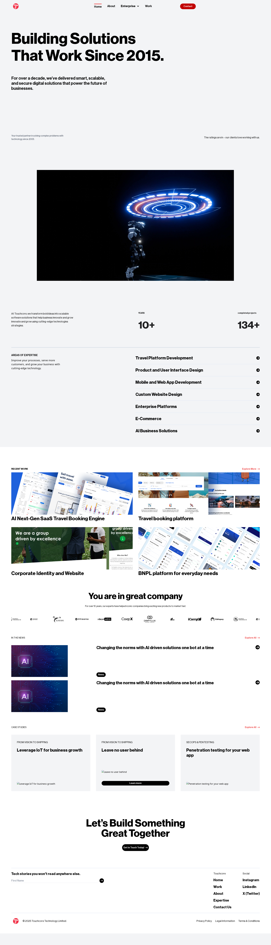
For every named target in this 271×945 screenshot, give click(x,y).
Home (98, 6)
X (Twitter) (251, 893)
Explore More (249, 469)
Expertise (221, 900)
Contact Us (222, 907)
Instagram (251, 880)
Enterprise (128, 6)
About (111, 6)
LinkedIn (249, 887)
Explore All (250, 638)
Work (148, 6)
